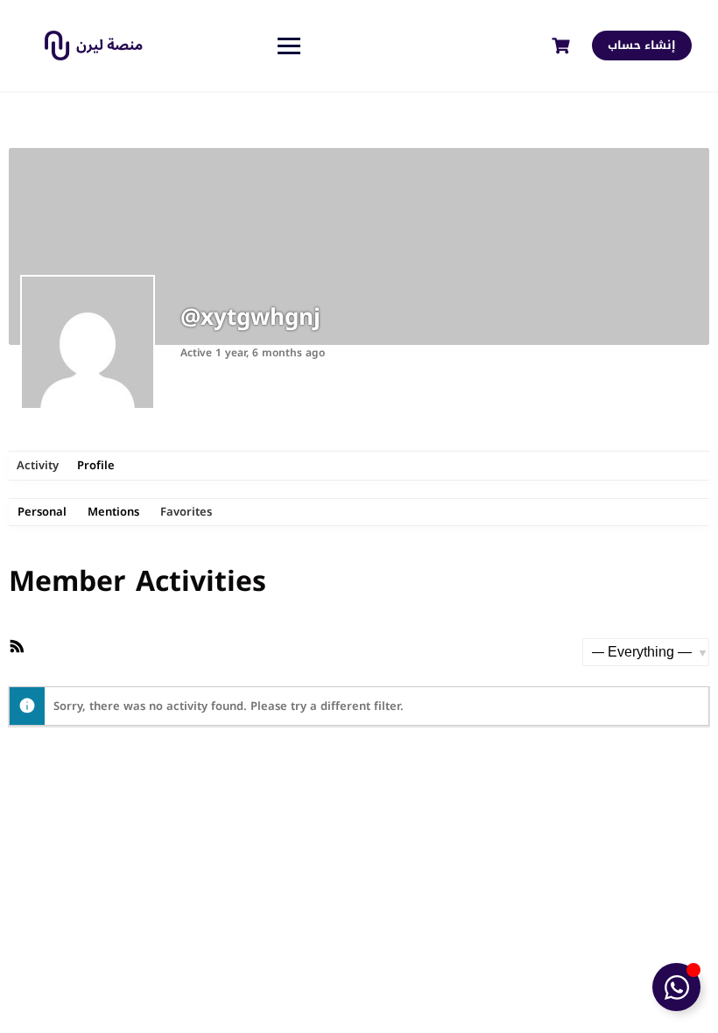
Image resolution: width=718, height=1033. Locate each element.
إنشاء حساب (642, 45)
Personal (42, 512)
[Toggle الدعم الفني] (676, 987)
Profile (96, 465)
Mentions (113, 512)
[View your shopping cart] (563, 46)
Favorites (186, 512)
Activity (38, 465)
